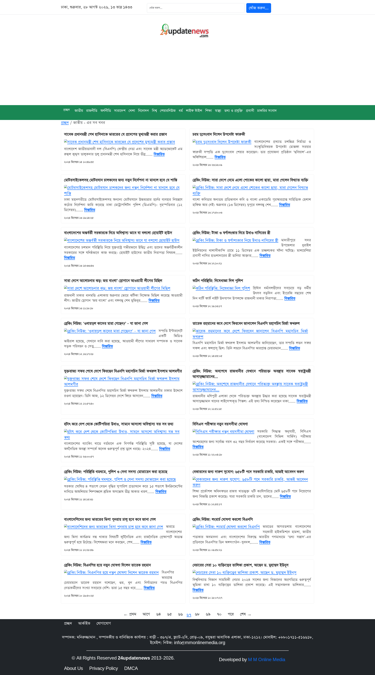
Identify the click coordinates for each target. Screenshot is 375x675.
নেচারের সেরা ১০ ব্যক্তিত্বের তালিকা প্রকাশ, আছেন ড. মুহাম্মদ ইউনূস (240, 565)
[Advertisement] (187, 75)
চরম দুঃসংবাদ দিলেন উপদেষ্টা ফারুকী (219, 134)
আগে (146, 614)
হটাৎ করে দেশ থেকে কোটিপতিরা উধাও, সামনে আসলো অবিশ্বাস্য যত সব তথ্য (118, 424)
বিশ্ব (154, 110)
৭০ (219, 614)
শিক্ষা (208, 110)
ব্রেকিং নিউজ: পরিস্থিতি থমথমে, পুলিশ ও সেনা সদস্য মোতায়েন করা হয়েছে (115, 472)
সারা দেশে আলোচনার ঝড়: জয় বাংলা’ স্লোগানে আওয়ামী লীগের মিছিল (113, 280)
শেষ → (246, 614)
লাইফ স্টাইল (194, 110)
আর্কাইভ (84, 623)
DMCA (131, 668)
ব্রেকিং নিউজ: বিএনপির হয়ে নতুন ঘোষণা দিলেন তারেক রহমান (107, 565)
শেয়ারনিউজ (168, 110)
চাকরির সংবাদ (267, 110)
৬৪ (158, 614)
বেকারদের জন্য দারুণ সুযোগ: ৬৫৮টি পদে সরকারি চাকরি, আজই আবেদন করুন (248, 472)
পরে (231, 614)
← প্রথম (129, 614)
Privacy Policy (103, 668)
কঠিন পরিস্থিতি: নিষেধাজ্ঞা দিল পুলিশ (218, 280)
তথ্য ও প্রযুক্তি (233, 110)
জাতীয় (79, 110)
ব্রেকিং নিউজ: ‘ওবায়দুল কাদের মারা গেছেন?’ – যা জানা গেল (106, 323)
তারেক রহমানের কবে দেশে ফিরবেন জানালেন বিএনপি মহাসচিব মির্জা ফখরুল (246, 323)
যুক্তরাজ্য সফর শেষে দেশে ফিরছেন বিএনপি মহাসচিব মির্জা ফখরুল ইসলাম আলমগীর (123, 371)
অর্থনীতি (105, 110)
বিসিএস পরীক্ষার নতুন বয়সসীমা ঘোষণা (220, 424)
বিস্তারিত (159, 154)
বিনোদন (143, 110)
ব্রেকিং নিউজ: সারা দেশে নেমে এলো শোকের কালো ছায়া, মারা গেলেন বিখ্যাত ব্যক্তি (250, 180)
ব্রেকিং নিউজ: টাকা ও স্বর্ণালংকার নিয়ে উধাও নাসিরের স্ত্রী (231, 233)
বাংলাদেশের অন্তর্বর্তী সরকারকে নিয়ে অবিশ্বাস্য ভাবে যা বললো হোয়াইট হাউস (118, 233)
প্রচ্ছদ (66, 110)
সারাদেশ (119, 110)
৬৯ (208, 614)
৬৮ (197, 614)
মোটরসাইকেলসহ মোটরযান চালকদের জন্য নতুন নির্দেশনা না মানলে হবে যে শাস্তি (120, 180)
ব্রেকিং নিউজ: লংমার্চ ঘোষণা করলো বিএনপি (223, 519)
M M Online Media (266, 659)
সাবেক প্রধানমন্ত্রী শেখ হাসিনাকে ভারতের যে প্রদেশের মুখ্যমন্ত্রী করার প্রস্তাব (115, 134)
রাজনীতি (91, 110)
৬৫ (169, 614)
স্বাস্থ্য (218, 110)
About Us (73, 668)
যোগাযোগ (103, 623)
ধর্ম (181, 110)
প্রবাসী (250, 110)
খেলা (132, 110)
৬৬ (180, 614)
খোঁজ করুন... (259, 8)
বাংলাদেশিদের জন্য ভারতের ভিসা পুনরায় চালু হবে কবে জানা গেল (110, 519)
